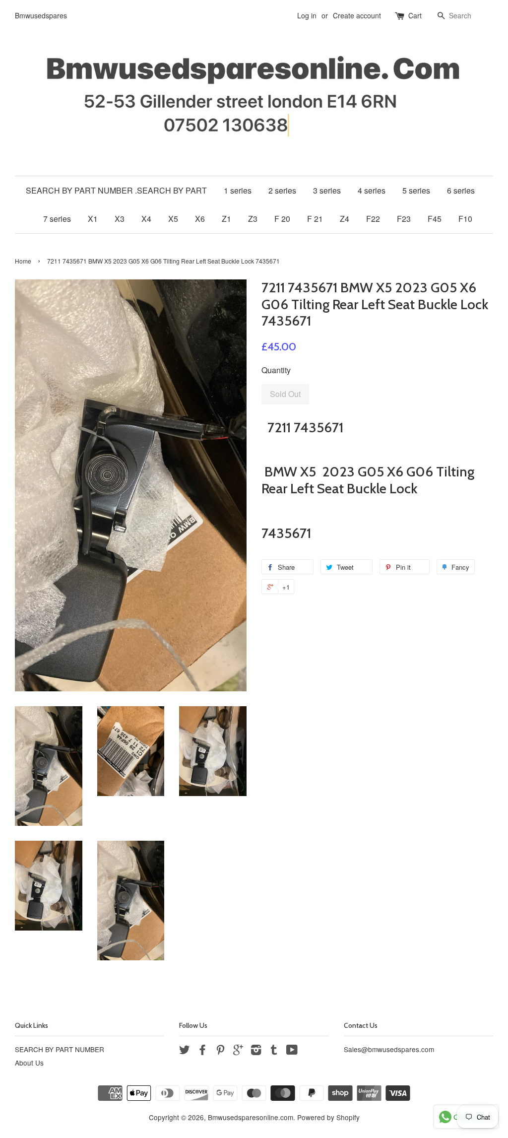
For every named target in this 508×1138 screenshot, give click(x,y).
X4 (146, 218)
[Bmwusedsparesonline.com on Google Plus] (238, 1051)
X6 (200, 218)
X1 (93, 218)
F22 (373, 218)
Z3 (252, 218)
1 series (238, 190)
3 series (327, 190)
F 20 (282, 218)
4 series (371, 190)
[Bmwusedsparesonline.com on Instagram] (256, 1051)
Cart (415, 15)
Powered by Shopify (328, 1117)
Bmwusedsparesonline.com (250, 1117)
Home (23, 261)
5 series (416, 190)
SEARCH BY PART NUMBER (59, 1049)
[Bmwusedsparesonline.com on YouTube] (292, 1051)
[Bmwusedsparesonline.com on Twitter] (184, 1051)
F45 (435, 218)
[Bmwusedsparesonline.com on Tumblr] (273, 1051)
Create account (357, 15)
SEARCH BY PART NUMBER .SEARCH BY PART (116, 190)
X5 (173, 218)
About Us (29, 1063)
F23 (404, 218)
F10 (465, 218)
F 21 (315, 218)
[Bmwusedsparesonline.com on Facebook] (202, 1051)
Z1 (226, 218)
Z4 (344, 218)
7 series (57, 218)
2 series (282, 190)
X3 (120, 218)
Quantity (276, 370)
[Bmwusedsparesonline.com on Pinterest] (220, 1051)
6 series (461, 190)
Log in (307, 15)
